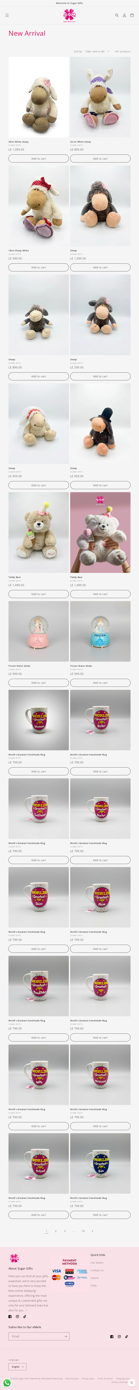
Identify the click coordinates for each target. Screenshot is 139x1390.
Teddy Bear (14, 577)
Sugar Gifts (23, 1378)
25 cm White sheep (80, 141)
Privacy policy (88, 1378)
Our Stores (97, 1262)
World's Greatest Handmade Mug (26, 754)
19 (83, 1231)
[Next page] (92, 1231)
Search (95, 1278)
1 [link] (46, 1231)
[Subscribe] (65, 1336)
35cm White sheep (18, 141)
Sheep (73, 250)
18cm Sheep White (18, 250)
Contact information (121, 1382)
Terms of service (105, 1378)
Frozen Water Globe (19, 665)
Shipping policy (123, 1378)
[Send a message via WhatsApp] (7, 1383)
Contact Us (97, 1270)
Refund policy (72, 1378)
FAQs (94, 1285)
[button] (7, 15)
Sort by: (78, 51)
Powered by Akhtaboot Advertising (45, 1378)
